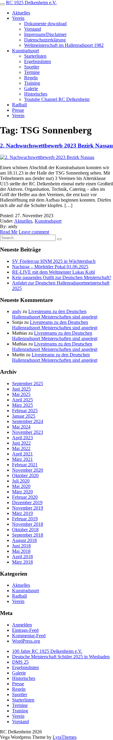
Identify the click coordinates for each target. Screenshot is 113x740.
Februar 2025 (25, 410)
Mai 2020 (21, 486)
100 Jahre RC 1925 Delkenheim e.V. (47, 651)
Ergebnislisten (37, 61)
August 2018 (24, 540)
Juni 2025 (21, 388)
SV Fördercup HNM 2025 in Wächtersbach (54, 261)
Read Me (8, 231)
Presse (18, 110)
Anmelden (22, 624)
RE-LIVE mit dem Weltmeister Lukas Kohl (53, 272)
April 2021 (22, 453)
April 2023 (22, 437)
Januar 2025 (23, 416)
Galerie (31, 88)
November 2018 (27, 524)
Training (32, 83)
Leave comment (34, 231)
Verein (18, 18)
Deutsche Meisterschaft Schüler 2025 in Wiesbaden (61, 656)
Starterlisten (35, 56)
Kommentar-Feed (29, 635)
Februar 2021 (25, 464)
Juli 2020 (21, 480)
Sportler (31, 66)
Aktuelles (21, 12)
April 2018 (22, 556)
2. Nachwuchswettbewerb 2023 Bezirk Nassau (56, 145)
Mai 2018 (21, 551)
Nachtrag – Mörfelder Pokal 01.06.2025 (50, 266)
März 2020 (22, 491)
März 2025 (22, 405)
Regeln (31, 77)
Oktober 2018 (25, 529)
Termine (32, 72)
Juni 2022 (21, 443)
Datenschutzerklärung (45, 39)
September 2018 (27, 534)
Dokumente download (45, 23)
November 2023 (27, 432)
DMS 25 (20, 662)
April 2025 (22, 399)
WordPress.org (26, 641)
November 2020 (27, 470)
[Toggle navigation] (2, 4)
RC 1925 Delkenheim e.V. (31, 2)
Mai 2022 (21, 448)
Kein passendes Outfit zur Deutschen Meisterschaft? (61, 277)
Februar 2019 (25, 518)
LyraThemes (65, 737)
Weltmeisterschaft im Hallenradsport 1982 (64, 45)
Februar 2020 (25, 497)
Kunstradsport (25, 50)
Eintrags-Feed (25, 630)
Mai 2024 (21, 426)
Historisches (35, 93)
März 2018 (22, 562)
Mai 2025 (21, 394)
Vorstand (32, 29)
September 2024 (27, 421)
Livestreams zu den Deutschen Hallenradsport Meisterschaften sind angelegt (54, 314)
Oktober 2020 (25, 475)
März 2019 (22, 513)
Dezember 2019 (27, 502)
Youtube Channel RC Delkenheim (56, 99)
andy (16, 311)
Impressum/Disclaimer (45, 34)
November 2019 (27, 507)
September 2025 (27, 383)
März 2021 (22, 459)
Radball (19, 104)
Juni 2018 (21, 545)
